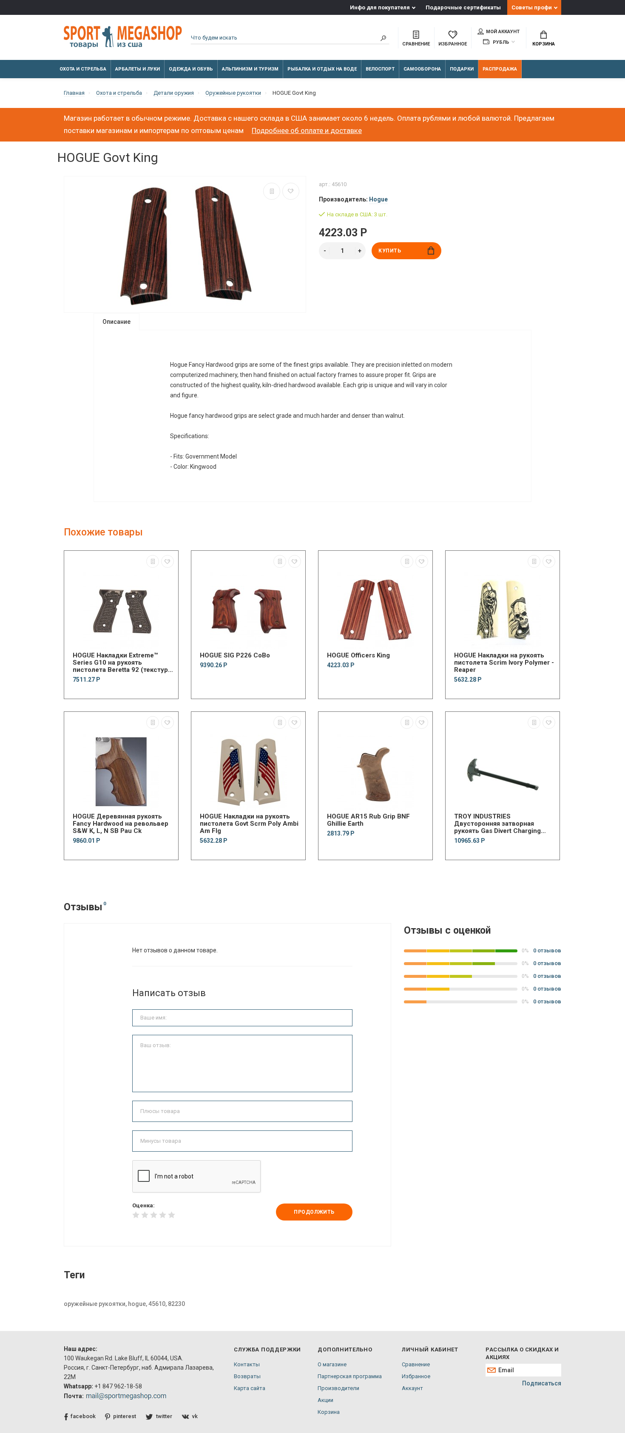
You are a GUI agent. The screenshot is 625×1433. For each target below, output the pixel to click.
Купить (389, 251)
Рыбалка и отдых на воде (322, 69)
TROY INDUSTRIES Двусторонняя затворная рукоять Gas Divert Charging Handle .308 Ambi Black (497, 824)
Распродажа (500, 69)
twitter (164, 1416)
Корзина (543, 44)
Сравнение (416, 1364)
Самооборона (422, 69)
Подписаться (541, 1383)
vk (195, 1416)
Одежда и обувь (191, 69)
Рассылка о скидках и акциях (522, 1353)
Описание (116, 321)
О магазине (332, 1364)
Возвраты (247, 1376)
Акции (325, 1400)
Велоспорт (380, 69)
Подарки (462, 69)
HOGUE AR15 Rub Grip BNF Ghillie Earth (368, 820)
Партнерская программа (350, 1376)
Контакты (247, 1364)
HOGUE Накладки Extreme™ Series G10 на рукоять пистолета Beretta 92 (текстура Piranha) (122, 663)
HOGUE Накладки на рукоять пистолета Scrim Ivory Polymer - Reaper (504, 663)
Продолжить (314, 1212)
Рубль (500, 42)
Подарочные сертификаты (463, 7)
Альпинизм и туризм (250, 69)
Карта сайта (249, 1388)
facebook (83, 1416)
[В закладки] (290, 191)
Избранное (416, 1376)
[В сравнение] (271, 191)
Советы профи (531, 7)
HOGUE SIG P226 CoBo (235, 655)
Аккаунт (412, 1388)
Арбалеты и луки (137, 69)
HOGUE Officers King (358, 655)
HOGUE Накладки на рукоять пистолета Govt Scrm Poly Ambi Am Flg (249, 824)
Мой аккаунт (503, 31)
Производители (338, 1388)
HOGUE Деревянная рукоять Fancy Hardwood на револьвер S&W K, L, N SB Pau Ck (120, 824)
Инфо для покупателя (380, 7)
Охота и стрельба (83, 69)
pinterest (124, 1416)
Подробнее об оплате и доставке (307, 130)
